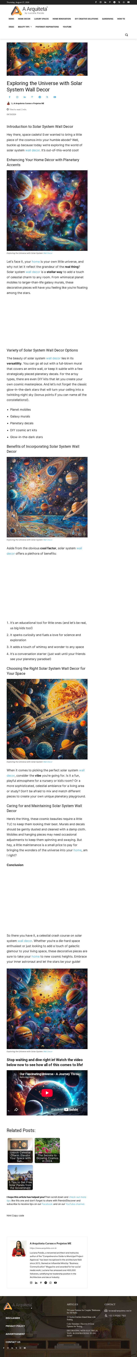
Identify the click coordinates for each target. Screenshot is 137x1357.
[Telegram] (114, 2)
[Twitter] (119, 2)
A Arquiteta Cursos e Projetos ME (29, 103)
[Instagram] (100, 2)
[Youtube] (128, 2)
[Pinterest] (110, 2)
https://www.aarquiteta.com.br (43, 1248)
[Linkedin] (105, 2)
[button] (126, 35)
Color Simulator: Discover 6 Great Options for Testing (80, 1325)
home (36, 261)
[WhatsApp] (124, 2)
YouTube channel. (75, 1204)
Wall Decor (47, 253)
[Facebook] (96, 2)
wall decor (32, 150)
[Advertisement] (47, 320)
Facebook (47, 1204)
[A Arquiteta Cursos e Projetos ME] (9, 103)
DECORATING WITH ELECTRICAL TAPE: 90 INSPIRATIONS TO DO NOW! (82, 1333)
